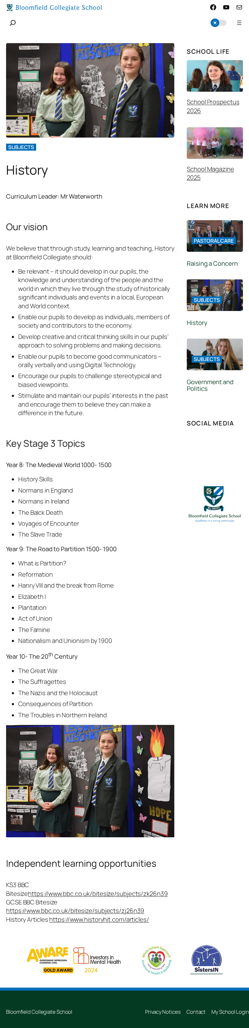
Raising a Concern (212, 263)
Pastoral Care (214, 240)
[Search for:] (12, 23)
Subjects (21, 147)
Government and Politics (210, 385)
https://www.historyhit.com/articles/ (99, 919)
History (197, 322)
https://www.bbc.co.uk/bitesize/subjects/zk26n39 (98, 893)
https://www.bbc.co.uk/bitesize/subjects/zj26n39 (75, 910)
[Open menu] (239, 22)
